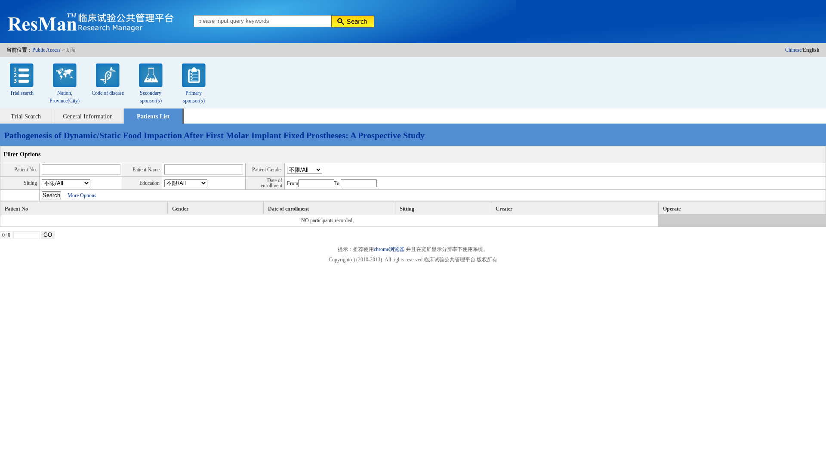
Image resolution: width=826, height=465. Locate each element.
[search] (352, 22)
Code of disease (108, 93)
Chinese (793, 50)
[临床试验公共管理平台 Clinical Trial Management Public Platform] (86, 21)
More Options (82, 195)
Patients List (153, 116)
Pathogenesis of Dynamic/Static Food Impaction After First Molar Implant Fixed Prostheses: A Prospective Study (214, 135)
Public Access (46, 50)
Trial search (22, 93)
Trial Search (26, 116)
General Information (88, 116)
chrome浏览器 (389, 249)
